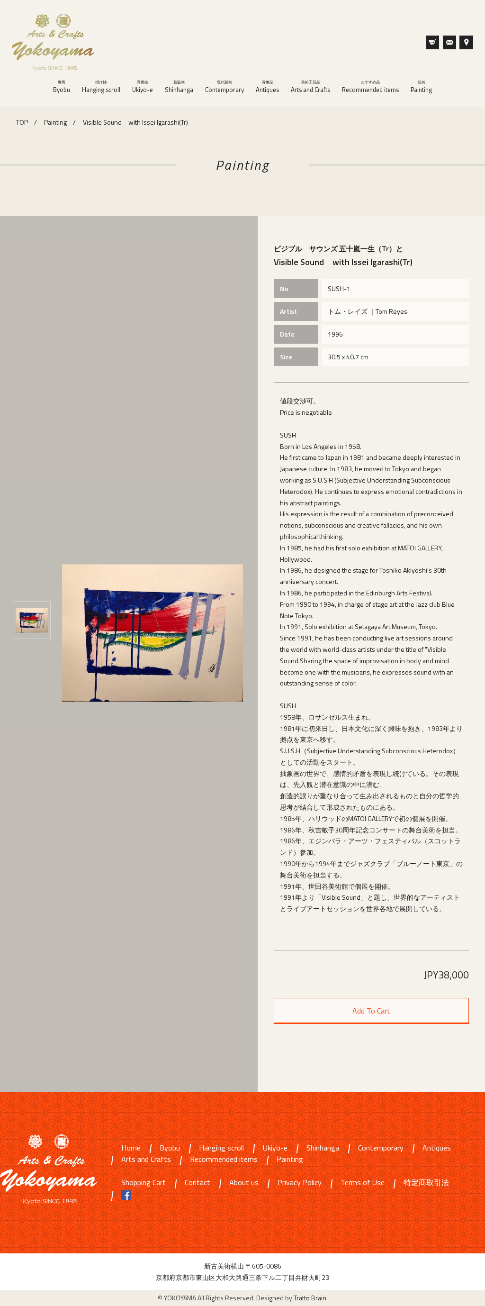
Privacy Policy (300, 1183)
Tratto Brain (310, 1298)
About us (244, 1183)
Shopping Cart (143, 1183)
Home (131, 1148)
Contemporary (224, 86)
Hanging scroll (101, 86)
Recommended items (370, 86)
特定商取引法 (426, 1183)
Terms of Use (363, 1183)
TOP (22, 122)
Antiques (267, 86)
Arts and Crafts (310, 86)
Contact (197, 1183)
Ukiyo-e (142, 86)
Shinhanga (179, 86)
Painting (421, 86)
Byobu (61, 86)
